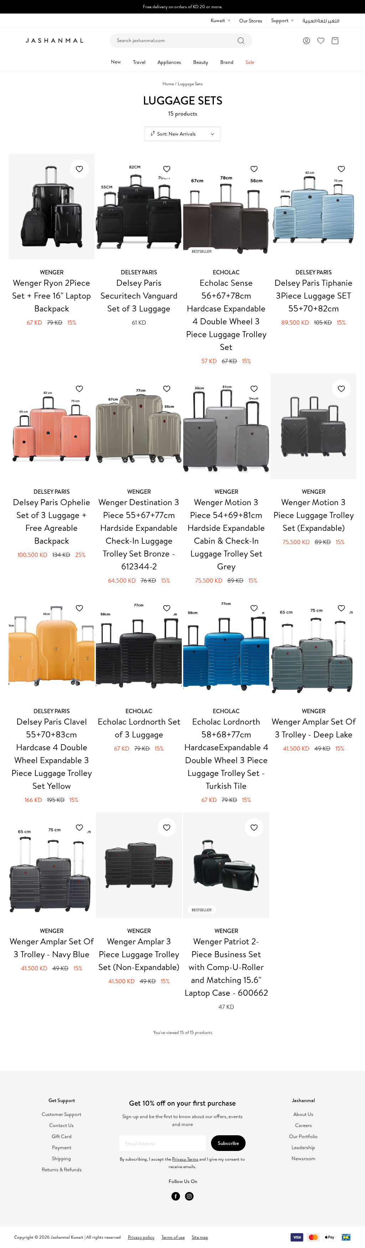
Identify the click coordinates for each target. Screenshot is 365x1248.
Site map (200, 1237)
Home (170, 84)
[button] (335, 40)
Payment (61, 1147)
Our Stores (250, 20)
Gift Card (62, 1136)
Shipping (61, 1158)
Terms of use (173, 1237)
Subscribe (228, 1143)
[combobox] (181, 41)
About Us (303, 1114)
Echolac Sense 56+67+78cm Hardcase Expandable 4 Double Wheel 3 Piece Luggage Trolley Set (226, 315)
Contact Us (61, 1125)
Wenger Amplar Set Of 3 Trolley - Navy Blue (52, 947)
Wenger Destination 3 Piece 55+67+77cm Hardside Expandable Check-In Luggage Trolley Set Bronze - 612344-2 (138, 534)
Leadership (303, 1147)
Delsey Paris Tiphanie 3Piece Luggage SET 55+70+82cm (313, 295)
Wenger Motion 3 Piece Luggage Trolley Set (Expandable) (313, 515)
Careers (303, 1125)
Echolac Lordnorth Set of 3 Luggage (139, 727)
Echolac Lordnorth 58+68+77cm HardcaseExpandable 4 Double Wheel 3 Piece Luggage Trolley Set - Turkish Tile (226, 753)
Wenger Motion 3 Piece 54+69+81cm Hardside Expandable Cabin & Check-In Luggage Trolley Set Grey (226, 534)
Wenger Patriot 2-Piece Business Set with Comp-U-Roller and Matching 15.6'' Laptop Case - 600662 (226, 967)
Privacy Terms (185, 1159)
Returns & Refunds (62, 1169)
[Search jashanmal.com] (241, 41)
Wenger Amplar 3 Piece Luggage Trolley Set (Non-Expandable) (138, 954)
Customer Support (61, 1114)
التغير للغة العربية (321, 21)
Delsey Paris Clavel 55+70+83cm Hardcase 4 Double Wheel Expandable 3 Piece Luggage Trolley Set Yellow (51, 753)
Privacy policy (141, 1237)
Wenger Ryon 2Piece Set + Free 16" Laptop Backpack (51, 295)
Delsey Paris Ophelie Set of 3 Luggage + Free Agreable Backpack (51, 521)
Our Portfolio (303, 1136)
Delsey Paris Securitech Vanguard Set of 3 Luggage (139, 295)
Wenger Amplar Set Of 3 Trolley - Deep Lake (314, 727)
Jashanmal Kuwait (67, 1237)
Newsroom (303, 1158)
